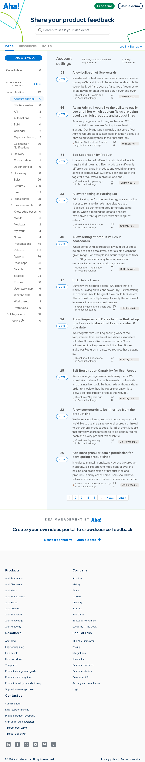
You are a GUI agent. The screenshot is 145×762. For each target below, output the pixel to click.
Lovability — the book (84, 626)
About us (77, 578)
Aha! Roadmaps (14, 578)
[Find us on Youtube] (35, 744)
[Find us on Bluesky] (45, 744)
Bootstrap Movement (84, 620)
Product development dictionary (23, 683)
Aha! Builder (11, 602)
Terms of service (130, 759)
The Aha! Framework (83, 641)
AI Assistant (78, 659)
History (76, 584)
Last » (122, 497)
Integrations (79, 653)
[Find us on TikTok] (54, 744)
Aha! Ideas (11, 590)
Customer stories (82, 671)
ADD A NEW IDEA (25, 57)
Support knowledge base (19, 689)
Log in (75, 689)
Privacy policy (109, 759)
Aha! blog (10, 641)
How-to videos (13, 659)
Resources (28, 46)
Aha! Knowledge (14, 620)
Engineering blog (14, 647)
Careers (76, 596)
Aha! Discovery (13, 584)
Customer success (82, 665)
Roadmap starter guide (18, 677)
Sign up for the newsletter (19, 721)
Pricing (76, 647)
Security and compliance (86, 683)
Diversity (77, 602)
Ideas (9, 46)
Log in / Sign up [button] (130, 46)
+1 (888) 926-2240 (16, 727)
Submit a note (13, 703)
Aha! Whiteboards (15, 596)
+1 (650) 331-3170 (15, 733)
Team (75, 590)
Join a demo (89, 540)
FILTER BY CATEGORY (16, 84)
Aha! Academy (13, 626)
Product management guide (20, 671)
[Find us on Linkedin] (8, 744)
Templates (11, 665)
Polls (47, 46)
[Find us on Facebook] (17, 744)
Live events (11, 653)
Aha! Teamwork (13, 614)
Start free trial (58, 540)
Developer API (80, 677)
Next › (110, 497)
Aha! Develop (12, 608)
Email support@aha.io (17, 709)
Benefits (77, 608)
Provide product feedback (20, 715)
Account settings (87, 98)
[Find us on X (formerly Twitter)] (26, 744)
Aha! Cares (78, 614)
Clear (37, 84)
